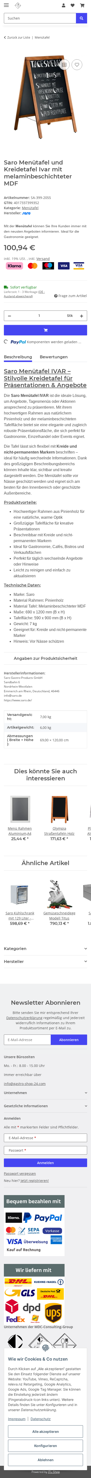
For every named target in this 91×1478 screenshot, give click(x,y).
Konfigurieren (45, 1446)
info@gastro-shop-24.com (25, 1083)
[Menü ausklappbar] (6, 3)
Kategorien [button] (15, 948)
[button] (63, 5)
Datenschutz (41, 1419)
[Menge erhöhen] (81, 316)
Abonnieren (69, 1039)
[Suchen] (81, 18)
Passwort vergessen (20, 1173)
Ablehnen (46, 1460)
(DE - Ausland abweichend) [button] (24, 294)
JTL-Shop (54, 1472)
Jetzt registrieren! (35, 1180)
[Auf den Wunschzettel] (77, 64)
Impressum (16, 1419)
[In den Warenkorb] (8, 52)
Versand (43, 258)
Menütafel (30, 208)
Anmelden (45, 1162)
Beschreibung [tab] (18, 357)
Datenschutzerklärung (24, 1017)
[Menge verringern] (9, 316)
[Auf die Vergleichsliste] (64, 64)
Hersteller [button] (14, 961)
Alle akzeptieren (45, 1431)
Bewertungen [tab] (54, 357)
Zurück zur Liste (18, 37)
